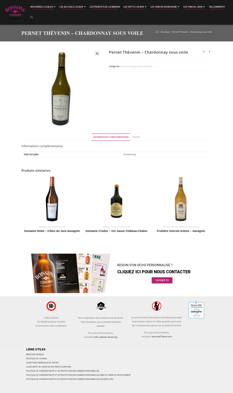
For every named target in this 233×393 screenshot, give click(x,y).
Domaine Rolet (45, 227)
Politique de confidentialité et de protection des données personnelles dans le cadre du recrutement (78, 375)
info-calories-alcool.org (105, 337)
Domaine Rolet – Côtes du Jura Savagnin (52, 231)
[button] (97, 53)
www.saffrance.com (162, 336)
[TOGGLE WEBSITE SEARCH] (32, 17)
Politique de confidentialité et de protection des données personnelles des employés (69, 379)
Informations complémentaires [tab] (111, 137)
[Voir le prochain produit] (209, 51)
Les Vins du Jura (128, 66)
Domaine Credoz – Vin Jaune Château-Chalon (116, 231)
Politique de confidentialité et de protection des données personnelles (62, 371)
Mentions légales (35, 354)
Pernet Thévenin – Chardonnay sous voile (192, 31)
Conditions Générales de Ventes (42, 363)
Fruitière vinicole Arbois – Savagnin (181, 231)
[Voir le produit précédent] (204, 51)
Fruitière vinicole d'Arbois (174, 227)
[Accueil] (157, 31)
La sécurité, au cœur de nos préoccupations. (48, 367)
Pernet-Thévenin (144, 66)
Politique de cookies (36, 358)
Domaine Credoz (109, 227)
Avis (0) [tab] (136, 137)
